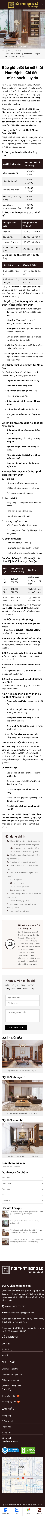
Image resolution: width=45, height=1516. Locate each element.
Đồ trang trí (6, 1200)
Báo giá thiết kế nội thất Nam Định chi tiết (25, 841)
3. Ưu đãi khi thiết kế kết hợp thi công (27, 852)
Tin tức (18, 51)
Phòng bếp (6, 1178)
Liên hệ (5, 1355)
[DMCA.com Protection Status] (28, 1450)
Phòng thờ (5, 1195)
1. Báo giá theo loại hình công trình (26, 845)
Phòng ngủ (6, 1189)
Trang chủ (6, 51)
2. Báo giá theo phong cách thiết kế (26, 848)
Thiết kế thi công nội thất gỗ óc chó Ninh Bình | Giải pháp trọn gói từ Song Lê (26, 1213)
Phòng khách (6, 1183)
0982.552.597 (18, 1306)
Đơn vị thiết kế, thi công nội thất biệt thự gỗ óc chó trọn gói (26, 1222)
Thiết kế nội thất (9, 1396)
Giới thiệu (6, 1343)
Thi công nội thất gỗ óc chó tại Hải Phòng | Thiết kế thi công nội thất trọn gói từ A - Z (26, 1231)
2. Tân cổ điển (19, 883)
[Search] (42, 4)
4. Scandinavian (20, 890)
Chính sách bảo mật (11, 1380)
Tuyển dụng (7, 1349)
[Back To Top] (42, 1503)
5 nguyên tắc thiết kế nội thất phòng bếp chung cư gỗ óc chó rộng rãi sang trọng (26, 1240)
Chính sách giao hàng (11, 1385)
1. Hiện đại (18, 880)
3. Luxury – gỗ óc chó (21, 887)
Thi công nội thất (9, 1401)
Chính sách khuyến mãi (12, 1374)
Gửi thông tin (16, 1027)
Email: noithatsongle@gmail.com (19, 1312)
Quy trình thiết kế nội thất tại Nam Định (24, 862)
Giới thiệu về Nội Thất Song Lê (20, 911)
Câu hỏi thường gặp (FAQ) (19, 901)
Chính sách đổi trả (10, 1369)
